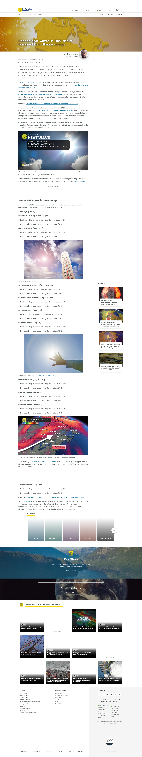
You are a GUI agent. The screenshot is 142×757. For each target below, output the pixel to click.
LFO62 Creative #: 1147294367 (42, 375)
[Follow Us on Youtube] (107, 695)
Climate (28, 15)
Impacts (35, 15)
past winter (26, 501)
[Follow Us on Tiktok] (111, 695)
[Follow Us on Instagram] (103, 695)
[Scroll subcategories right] (114, 530)
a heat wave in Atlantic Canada (44, 461)
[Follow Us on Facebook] (99, 695)
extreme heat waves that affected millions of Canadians (40, 94)
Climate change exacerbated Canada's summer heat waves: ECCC (52, 104)
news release (79, 181)
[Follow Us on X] (120, 695)
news (23, 15)
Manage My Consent (26, 704)
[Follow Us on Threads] (115, 695)
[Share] (19, 55)
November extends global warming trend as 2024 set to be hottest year (56, 497)
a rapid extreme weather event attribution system (52, 110)
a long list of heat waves (31, 82)
